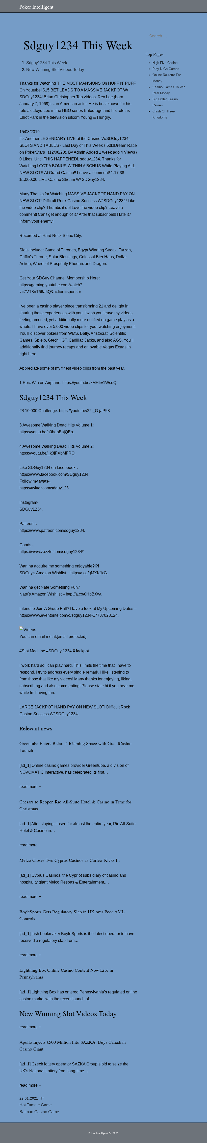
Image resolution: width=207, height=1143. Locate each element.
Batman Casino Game (39, 1112)
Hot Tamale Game (35, 1105)
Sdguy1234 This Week (46, 63)
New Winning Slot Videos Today (55, 69)
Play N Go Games (165, 69)
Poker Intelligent (36, 6)
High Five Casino (164, 63)
